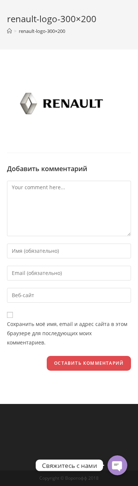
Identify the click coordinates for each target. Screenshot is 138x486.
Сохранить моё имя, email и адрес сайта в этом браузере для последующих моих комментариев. (67, 333)
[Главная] (9, 31)
